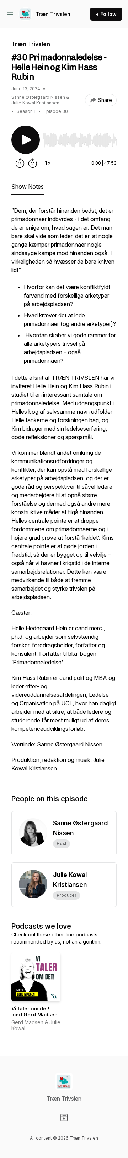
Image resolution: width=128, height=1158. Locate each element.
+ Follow (106, 14)
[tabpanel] (64, 493)
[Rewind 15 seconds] (20, 163)
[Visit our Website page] (64, 1117)
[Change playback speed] (48, 163)
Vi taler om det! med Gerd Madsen (34, 1011)
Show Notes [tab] (27, 186)
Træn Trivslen (53, 14)
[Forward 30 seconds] (33, 163)
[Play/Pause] (25, 140)
